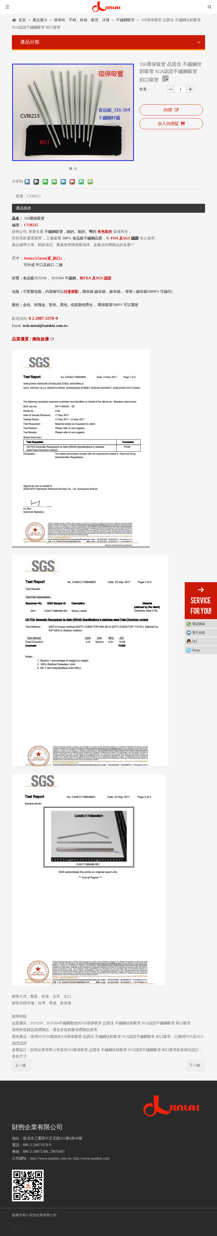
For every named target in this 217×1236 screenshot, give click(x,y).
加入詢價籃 (168, 123)
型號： (21, 196)
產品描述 (23, 208)
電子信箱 (198, 633)
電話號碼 (198, 624)
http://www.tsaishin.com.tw (50, 1158)
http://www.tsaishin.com (91, 1158)
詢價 (168, 110)
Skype (196, 650)
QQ (194, 641)
